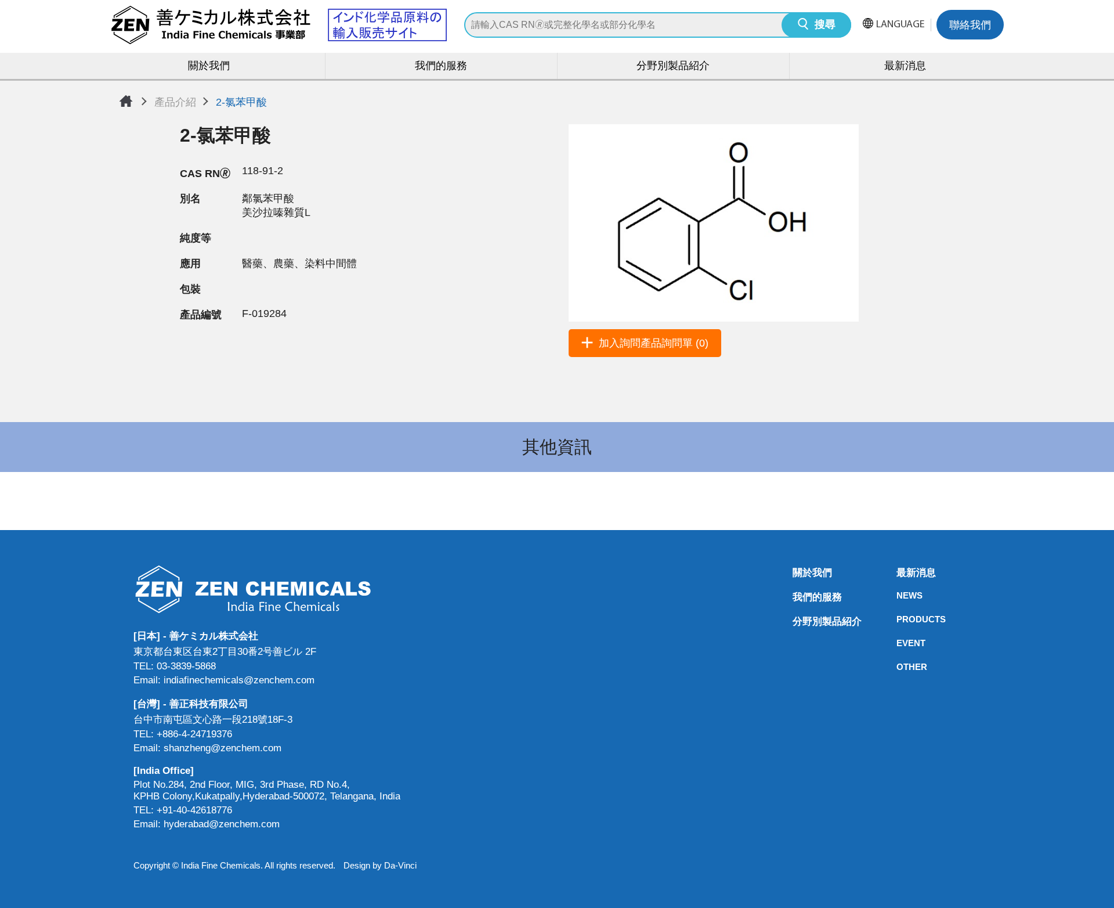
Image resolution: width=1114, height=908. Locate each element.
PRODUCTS (899, 619)
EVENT (899, 643)
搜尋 (825, 25)
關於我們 (209, 67)
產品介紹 (175, 102)
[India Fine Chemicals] (278, 25)
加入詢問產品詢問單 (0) (653, 343)
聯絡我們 (970, 26)
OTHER (899, 667)
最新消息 (905, 67)
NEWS (899, 595)
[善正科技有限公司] (266, 589)
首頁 (126, 101)
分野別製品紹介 (673, 67)
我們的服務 (441, 67)
